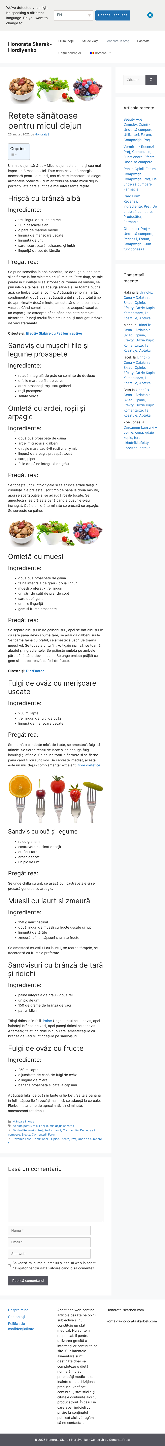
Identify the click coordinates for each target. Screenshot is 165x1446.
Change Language (113, 15)
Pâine (47, 1021)
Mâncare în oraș (117, 41)
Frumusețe (66, 41)
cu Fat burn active (66, 333)
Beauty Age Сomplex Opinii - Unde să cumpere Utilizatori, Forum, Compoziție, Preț (138, 129)
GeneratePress (120, 1440)
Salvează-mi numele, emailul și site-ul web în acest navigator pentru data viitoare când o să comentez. (54, 1265)
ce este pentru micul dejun (30, 1126)
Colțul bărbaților (69, 53)
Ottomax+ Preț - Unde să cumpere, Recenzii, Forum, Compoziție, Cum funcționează (138, 239)
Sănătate (143, 41)
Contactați (16, 1317)
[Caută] (151, 80)
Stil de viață (90, 41)
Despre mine (18, 1310)
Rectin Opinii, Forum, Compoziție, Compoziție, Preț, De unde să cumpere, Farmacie (140, 179)
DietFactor (35, 671)
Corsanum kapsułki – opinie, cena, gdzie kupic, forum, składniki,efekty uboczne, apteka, (140, 437)
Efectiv (32, 333)
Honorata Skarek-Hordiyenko (30, 47)
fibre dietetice (89, 765)
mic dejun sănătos (62, 1126)
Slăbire (45, 333)
